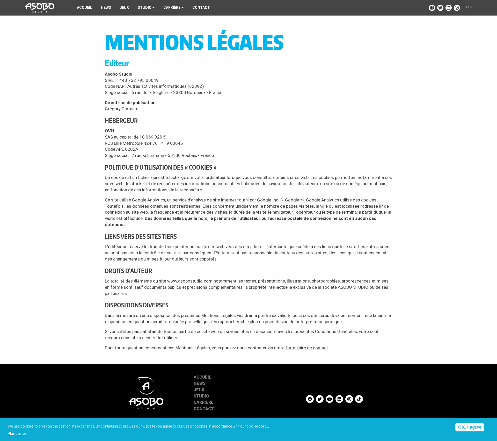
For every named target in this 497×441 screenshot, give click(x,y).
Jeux (124, 7)
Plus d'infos (17, 433)
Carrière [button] (171, 7)
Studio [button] (144, 7)
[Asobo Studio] (39, 7)
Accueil (84, 7)
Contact (201, 7)
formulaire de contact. (307, 347)
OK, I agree (469, 427)
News (106, 7)
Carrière (204, 402)
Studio (201, 396)
